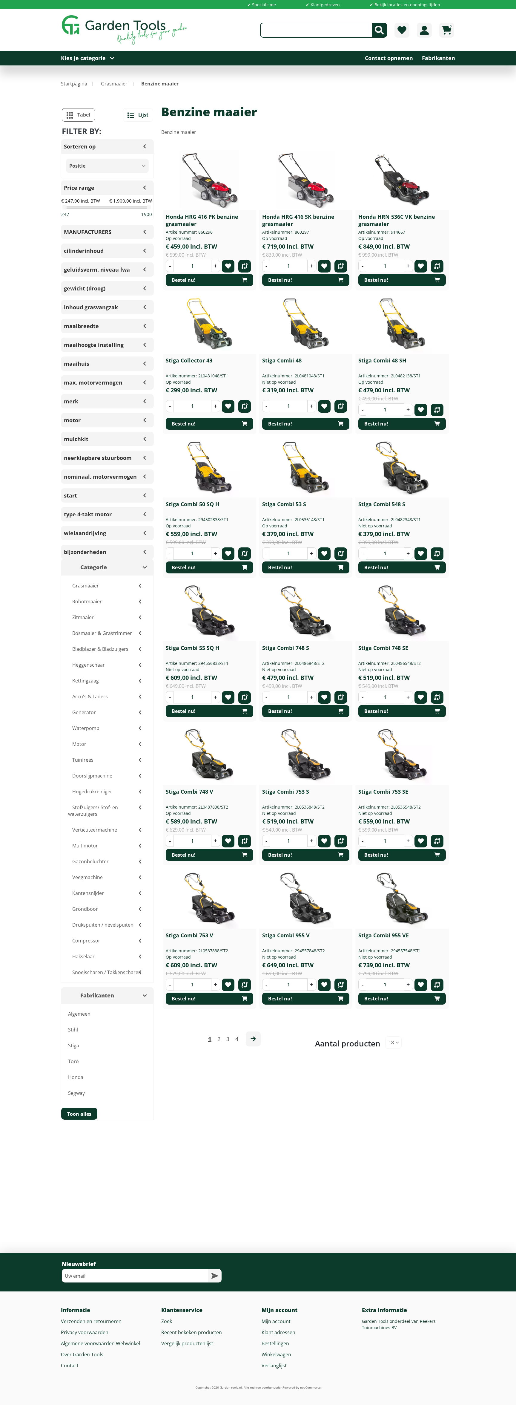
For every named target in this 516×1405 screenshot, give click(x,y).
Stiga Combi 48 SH (382, 360)
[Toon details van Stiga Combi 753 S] (306, 755)
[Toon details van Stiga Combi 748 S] (306, 611)
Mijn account (276, 1321)
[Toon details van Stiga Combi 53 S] (306, 468)
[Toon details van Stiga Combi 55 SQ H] (209, 611)
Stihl (73, 1029)
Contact (70, 1365)
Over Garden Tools (82, 1354)
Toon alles (79, 1114)
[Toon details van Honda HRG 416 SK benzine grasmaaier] (306, 180)
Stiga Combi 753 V (189, 935)
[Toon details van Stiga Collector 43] (209, 324)
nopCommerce (310, 1387)
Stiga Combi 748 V (189, 791)
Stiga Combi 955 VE (383, 935)
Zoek (166, 1321)
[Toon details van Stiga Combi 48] (306, 324)
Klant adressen (278, 1332)
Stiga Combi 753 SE (383, 791)
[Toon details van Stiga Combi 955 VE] (402, 899)
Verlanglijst (274, 1365)
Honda (75, 1077)
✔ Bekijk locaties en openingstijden (405, 4)
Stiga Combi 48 (282, 360)
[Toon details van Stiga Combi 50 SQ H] (209, 468)
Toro (73, 1061)
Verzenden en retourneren (91, 1321)
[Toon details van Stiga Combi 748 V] (209, 755)
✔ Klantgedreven (323, 4)
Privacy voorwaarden (84, 1332)
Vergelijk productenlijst (187, 1343)
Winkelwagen (276, 1354)
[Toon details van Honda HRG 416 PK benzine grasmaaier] (209, 180)
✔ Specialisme (261, 4)
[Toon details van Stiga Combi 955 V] (306, 899)
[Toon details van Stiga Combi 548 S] (402, 468)
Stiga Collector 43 (189, 360)
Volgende (253, 1038)
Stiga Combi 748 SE (383, 647)
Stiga (73, 1045)
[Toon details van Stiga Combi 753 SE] (402, 755)
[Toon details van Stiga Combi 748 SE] (402, 611)
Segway (76, 1093)
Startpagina (74, 83)
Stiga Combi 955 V (286, 935)
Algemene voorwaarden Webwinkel (100, 1343)
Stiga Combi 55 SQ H (192, 647)
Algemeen (79, 1014)
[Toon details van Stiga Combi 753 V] (209, 899)
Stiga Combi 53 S (284, 504)
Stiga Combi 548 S (381, 504)
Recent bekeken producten (191, 1332)
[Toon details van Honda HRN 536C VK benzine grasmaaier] (402, 180)
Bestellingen (275, 1343)
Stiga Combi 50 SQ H (192, 504)
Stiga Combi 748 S (285, 647)
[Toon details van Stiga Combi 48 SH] (402, 324)
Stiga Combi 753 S (285, 791)
